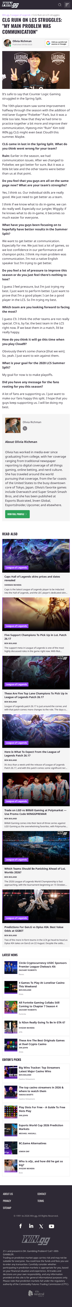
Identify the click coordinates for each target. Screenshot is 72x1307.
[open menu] (67, 5)
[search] (60, 5)
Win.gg (5, 15)
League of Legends (21, 15)
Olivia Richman (22, 41)
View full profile (15, 514)
